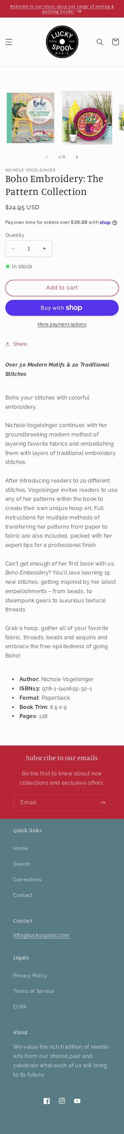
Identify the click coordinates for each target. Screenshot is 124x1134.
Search (21, 864)
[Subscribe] (102, 803)
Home (20, 848)
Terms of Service (34, 991)
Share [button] (20, 344)
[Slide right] (77, 157)
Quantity (14, 235)
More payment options (62, 324)
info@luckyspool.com (41, 935)
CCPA (20, 1006)
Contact (22, 895)
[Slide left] (47, 157)
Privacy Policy (30, 975)
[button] (8, 41)
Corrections (27, 879)
